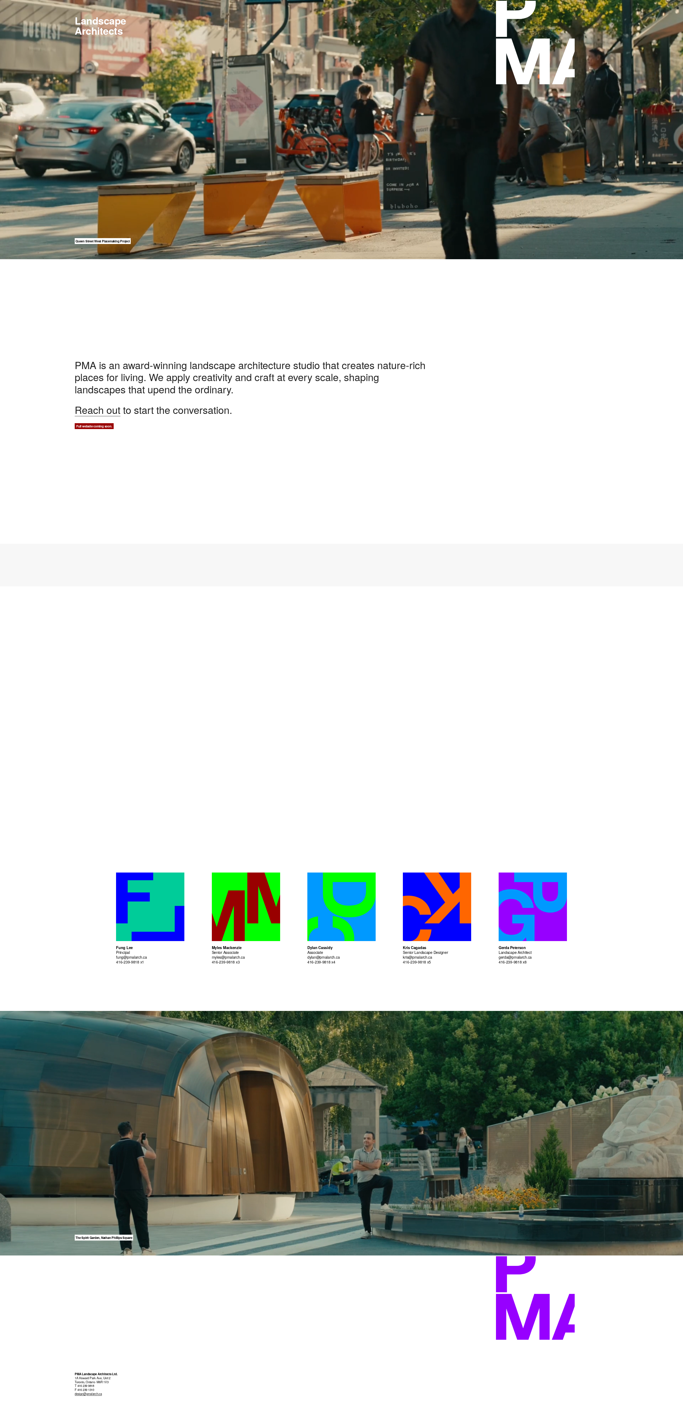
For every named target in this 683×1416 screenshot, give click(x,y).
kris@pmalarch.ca (417, 957)
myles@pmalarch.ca (228, 957)
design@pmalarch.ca (88, 1394)
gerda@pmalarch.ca (515, 957)
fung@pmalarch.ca (131, 957)
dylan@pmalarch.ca (323, 957)
